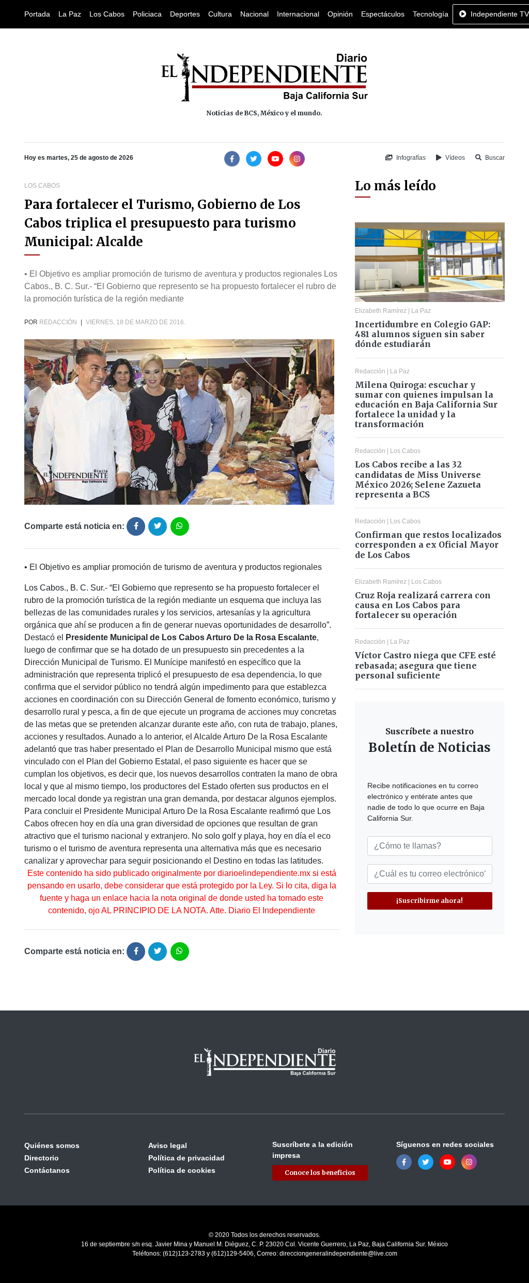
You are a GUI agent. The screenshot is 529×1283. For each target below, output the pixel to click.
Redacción (58, 322)
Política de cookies (181, 1170)
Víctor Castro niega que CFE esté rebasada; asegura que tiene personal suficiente (425, 665)
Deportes (185, 14)
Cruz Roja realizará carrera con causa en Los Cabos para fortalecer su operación (423, 605)
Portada (37, 14)
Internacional (298, 14)
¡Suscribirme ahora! (429, 900)
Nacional (254, 14)
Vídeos (454, 157)
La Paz (69, 14)
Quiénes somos (52, 1145)
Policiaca (147, 14)
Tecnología (430, 14)
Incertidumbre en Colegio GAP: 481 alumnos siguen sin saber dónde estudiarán (422, 334)
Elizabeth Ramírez (381, 310)
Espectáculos (382, 14)
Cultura (220, 14)
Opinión (340, 14)
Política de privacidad (186, 1158)
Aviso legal (167, 1145)
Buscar (494, 157)
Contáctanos (47, 1170)
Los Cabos (107, 14)
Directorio (41, 1158)
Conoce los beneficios (320, 1172)
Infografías (410, 157)
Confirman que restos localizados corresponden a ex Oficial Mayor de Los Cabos (428, 545)
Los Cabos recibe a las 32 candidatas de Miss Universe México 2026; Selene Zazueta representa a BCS (418, 479)
